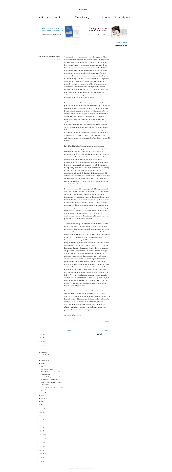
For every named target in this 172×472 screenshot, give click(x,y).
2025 (41, 338)
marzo (43, 398)
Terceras (107, 321)
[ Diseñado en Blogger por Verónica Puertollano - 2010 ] (82, 468)
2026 (41, 334)
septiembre (44, 360)
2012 (41, 442)
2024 (41, 342)
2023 (41, 345)
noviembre (44, 355)
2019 (41, 416)
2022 (41, 349)
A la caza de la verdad (47, 369)
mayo (43, 393)
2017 (41, 423)
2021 (41, 408)
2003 (41, 461)
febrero (43, 401)
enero (43, 404)
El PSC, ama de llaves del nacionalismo (52, 387)
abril (42, 396)
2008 (41, 457)
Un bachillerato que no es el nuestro (51, 377)
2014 (41, 435)
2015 (41, 431)
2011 (41, 446)
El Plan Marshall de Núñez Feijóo (49, 57)
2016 (41, 427)
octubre (43, 358)
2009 (41, 454)
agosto (43, 363)
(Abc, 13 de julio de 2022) (72, 315)
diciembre (44, 352)
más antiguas (106, 330)
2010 (41, 450)
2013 (41, 439)
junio (42, 390)
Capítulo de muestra (121, 42)
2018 (41, 419)
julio (42, 366)
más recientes (68, 330)
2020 (41, 412)
